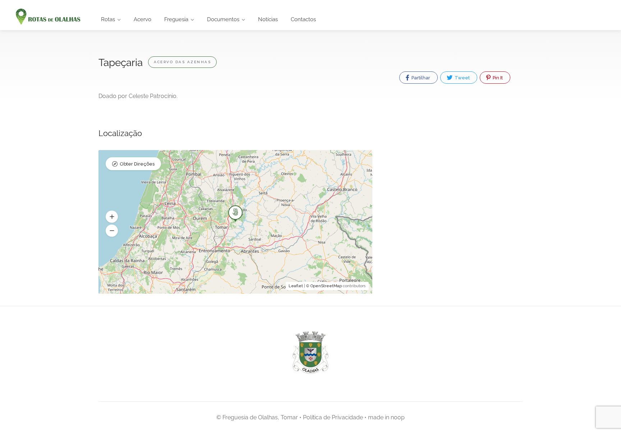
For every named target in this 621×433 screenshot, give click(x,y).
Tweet (462, 77)
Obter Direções (137, 164)
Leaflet (296, 286)
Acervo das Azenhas (182, 62)
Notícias (268, 19)
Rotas (108, 19)
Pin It (497, 77)
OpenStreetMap (326, 286)
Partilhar (420, 77)
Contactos (303, 19)
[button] (112, 217)
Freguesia (176, 19)
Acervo (142, 19)
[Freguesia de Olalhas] (47, 17)
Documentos (223, 19)
